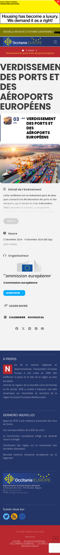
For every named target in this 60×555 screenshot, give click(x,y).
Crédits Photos (30, 537)
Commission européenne (20, 283)
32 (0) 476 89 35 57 (14, 490)
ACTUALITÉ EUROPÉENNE (34, 541)
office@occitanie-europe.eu (19, 492)
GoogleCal (36, 317)
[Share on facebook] (17, 328)
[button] (55, 42)
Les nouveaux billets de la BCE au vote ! (24, 430)
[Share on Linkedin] (29, 328)
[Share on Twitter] (23, 328)
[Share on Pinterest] (36, 328)
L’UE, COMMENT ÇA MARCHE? (22, 543)
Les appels (43, 543)
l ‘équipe (16, 541)
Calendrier (17, 317)
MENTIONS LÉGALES (30, 546)
